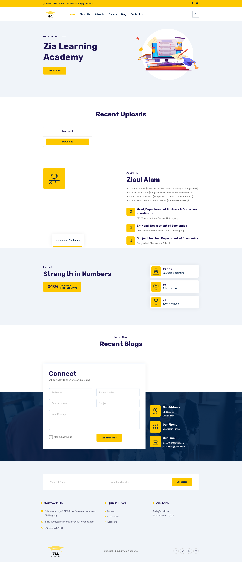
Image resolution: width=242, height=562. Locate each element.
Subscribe (182, 482)
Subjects (99, 14)
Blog (123, 14)
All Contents (54, 70)
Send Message (109, 437)
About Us (85, 14)
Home (71, 14)
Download (67, 141)
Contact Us (137, 14)
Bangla (111, 511)
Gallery (113, 14)
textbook (68, 131)
